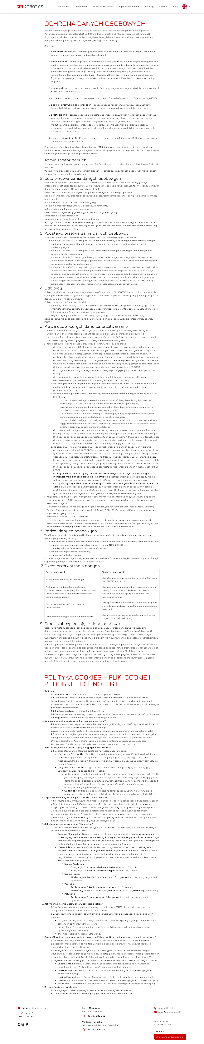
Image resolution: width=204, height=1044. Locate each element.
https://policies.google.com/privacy (83, 787)
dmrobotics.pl (165, 1008)
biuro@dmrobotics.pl (82, 174)
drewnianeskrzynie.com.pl (170, 1037)
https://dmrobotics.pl (72, 141)
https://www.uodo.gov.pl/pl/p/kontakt (131, 520)
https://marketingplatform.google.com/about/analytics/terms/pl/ (109, 784)
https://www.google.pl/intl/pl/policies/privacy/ (90, 820)
